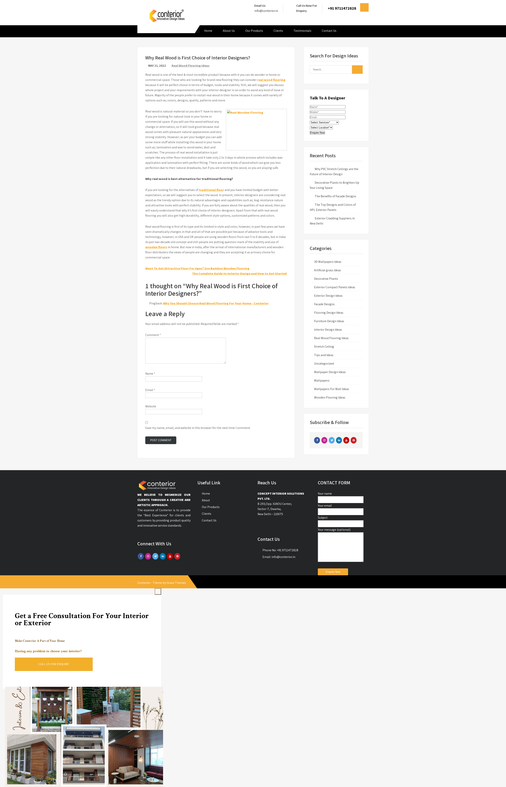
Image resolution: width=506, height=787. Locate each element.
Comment (153, 335)
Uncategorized (324, 363)
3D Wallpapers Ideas (327, 262)
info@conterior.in (266, 11)
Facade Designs (324, 304)
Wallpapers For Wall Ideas (331, 389)
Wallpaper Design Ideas (330, 372)
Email (150, 390)
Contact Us (329, 31)
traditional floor (211, 190)
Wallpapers (321, 380)
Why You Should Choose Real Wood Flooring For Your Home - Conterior (216, 303)
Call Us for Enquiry (53, 664)
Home (208, 31)
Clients (278, 31)
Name (150, 374)
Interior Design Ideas (328, 330)
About (206, 500)
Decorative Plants (326, 279)
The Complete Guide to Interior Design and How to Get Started (239, 273)
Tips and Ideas (323, 355)
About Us (229, 31)
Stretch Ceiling (324, 346)
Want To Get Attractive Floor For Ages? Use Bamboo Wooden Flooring (197, 268)
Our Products (254, 31)
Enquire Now (317, 132)
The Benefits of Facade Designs (335, 196)
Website (150, 406)
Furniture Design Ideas (329, 321)
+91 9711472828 (287, 550)
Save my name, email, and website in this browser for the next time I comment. (198, 428)
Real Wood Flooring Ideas (191, 66)
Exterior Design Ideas (328, 296)
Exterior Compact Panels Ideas (334, 287)
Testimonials (302, 31)
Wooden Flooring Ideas (329, 397)
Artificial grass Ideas (327, 270)
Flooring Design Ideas (328, 313)
